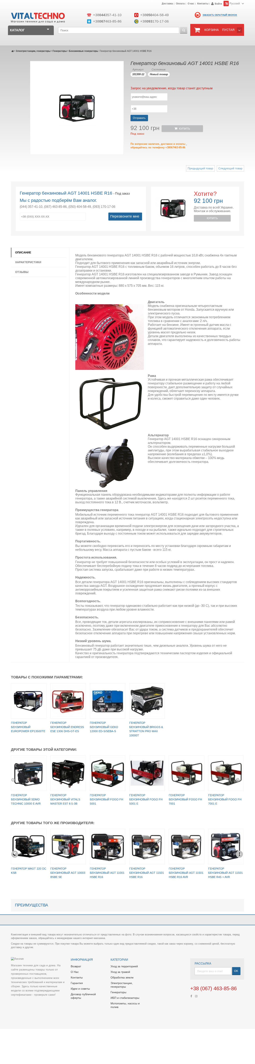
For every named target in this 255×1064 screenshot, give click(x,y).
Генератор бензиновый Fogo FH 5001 (106, 799)
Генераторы (60, 51)
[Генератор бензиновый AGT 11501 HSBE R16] (147, 846)
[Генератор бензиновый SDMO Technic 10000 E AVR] (28, 773)
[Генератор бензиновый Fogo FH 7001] (186, 773)
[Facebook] (191, 996)
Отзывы (21, 272)
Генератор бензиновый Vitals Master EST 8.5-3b (65, 799)
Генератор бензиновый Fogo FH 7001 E (224, 799)
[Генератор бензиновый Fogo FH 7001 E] (226, 773)
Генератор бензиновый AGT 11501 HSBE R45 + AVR (225, 873)
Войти (218, 3)
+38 (107, 15)
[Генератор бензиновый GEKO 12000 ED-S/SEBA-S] (107, 701)
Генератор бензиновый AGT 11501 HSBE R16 (146, 873)
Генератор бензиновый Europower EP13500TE (28, 727)
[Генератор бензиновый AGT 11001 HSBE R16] (107, 846)
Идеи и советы (80, 988)
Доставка (167, 4)
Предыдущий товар (200, 168)
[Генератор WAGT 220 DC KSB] (28, 846)
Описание (23, 252)
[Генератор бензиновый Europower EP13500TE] (28, 701)
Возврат (76, 966)
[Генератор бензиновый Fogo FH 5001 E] (147, 773)
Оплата (180, 4)
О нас (191, 4)
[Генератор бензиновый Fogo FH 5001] (107, 773)
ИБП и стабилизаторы (125, 997)
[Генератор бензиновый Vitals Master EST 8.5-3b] (68, 773)
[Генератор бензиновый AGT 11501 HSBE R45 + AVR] (226, 846)
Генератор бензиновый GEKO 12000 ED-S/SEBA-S (104, 727)
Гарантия (77, 983)
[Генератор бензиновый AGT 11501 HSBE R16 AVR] (186, 846)
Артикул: (138, 69)
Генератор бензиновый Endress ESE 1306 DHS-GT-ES (67, 727)
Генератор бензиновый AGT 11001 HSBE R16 (107, 873)
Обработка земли (122, 977)
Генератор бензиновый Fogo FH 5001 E (146, 799)
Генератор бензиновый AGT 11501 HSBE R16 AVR (186, 873)
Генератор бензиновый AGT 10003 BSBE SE (67, 873)
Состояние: (159, 69)
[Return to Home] (12, 51)
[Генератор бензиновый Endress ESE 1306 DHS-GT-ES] (68, 701)
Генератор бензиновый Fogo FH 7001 (185, 799)
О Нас (75, 971)
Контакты (202, 4)
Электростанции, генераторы (33, 51)
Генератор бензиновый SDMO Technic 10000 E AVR (26, 799)
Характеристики (28, 262)
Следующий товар (230, 168)
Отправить (139, 117)
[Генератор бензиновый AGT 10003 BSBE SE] (68, 846)
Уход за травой (120, 971)
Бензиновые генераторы (83, 51)
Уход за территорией (124, 966)
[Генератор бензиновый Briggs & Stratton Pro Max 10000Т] (147, 701)
